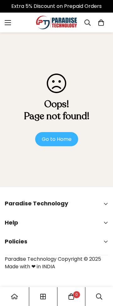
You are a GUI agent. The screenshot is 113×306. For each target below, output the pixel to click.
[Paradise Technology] (56, 22)
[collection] (43, 296)
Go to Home (57, 139)
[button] (101, 22)
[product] (14, 296)
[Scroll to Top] (101, 272)
